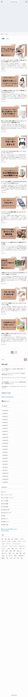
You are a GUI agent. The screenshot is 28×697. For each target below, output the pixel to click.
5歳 (12, 539)
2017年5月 (5, 467)
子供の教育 (5, 506)
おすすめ (14, 541)
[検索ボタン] (26, 2)
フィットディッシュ (13, 546)
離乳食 (3, 558)
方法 (13, 553)
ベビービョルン (22, 546)
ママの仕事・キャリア (8, 497)
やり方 (19, 541)
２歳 (14, 558)
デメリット (8, 543)
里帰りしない (6, 521)
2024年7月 (5, 416)
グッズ (23, 541)
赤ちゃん (10, 555)
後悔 (10, 553)
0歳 (2, 539)
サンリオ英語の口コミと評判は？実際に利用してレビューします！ (14, 369)
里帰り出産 (5, 524)
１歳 (11, 558)
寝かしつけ (19, 550)
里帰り (15, 555)
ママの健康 (5, 500)
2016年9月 (5, 482)
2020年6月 (5, 452)
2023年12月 (5, 437)
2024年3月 (5, 428)
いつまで (3, 541)
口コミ (16, 548)
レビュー (3, 548)
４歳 (21, 558)
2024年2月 (5, 431)
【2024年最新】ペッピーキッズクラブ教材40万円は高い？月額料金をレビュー (14, 383)
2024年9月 (5, 413)
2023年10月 (5, 443)
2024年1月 (5, 434)
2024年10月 (5, 410)
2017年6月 (5, 464)
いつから (21, 539)
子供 (3, 550)
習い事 (3, 555)
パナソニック (4, 546)
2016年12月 (5, 473)
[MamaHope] (14, 2)
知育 (4, 515)
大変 (20, 548)
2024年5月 (5, 422)
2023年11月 (5, 440)
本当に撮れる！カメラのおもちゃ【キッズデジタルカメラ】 (14, 387)
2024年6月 (5, 419)
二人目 (8, 548)
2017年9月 (5, 461)
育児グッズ (5, 518)
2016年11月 (5, 476)
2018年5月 (5, 458)
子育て (6, 550)
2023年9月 (5, 446)
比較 (17, 553)
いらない (9, 541)
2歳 (5, 539)
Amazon (16, 539)
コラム (4, 491)
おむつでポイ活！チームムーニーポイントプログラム (14, 378)
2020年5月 (5, 455)
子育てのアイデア (7, 512)
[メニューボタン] (2, 2)
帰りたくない (4, 553)
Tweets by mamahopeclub (7, 396)
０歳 (7, 558)
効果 (12, 548)
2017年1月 (5, 470)
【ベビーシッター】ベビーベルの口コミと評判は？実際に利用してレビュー (14, 374)
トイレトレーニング (7, 494)
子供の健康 (5, 503)
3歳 (9, 539)
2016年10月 (5, 479)
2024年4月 (5, 425)
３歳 (18, 558)
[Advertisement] (14, 18)
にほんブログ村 (4, 530)
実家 (14, 550)
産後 (20, 553)
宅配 (11, 550)
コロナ (3, 543)
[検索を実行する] (25, 359)
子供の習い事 (6, 509)
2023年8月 (5, 449)
